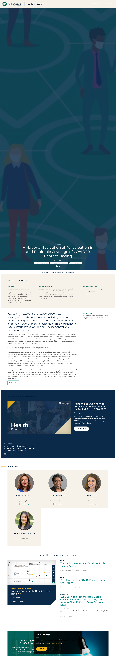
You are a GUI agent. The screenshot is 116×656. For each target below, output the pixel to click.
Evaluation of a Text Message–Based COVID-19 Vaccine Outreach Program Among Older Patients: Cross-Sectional (82, 600)
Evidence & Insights (57, 272)
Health (14, 601)
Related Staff (70, 272)
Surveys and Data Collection (59, 263)
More (58, 266)
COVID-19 (21, 601)
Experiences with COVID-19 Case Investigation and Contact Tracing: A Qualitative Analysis (19, 448)
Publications (97, 4)
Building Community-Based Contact (31, 592)
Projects (109, 4)
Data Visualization (75, 263)
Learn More (80, 428)
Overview (45, 272)
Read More (14, 383)
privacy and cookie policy (54, 643)
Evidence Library (36, 4)
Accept (41, 648)
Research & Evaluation (42, 263)
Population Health (83, 587)
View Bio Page (25, 504)
